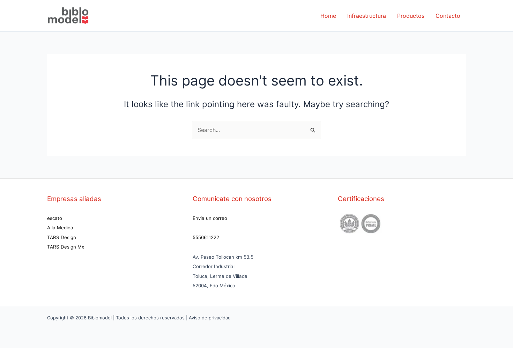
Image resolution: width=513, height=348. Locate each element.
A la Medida (60, 227)
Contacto (448, 15)
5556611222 (206, 237)
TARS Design (61, 237)
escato (54, 218)
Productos (410, 15)
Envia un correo (210, 218)
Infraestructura (366, 15)
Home (328, 15)
